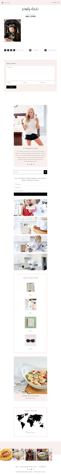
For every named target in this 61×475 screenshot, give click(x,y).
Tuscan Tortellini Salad (30, 395)
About (17, 466)
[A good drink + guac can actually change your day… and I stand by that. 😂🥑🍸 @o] (43, 455)
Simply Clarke (30, 9)
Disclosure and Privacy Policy (29, 466)
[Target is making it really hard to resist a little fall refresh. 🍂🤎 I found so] (18, 455)
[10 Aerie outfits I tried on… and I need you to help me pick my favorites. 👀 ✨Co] (31, 455)
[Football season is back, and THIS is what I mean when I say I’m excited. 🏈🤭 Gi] (6, 455)
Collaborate (42, 466)
